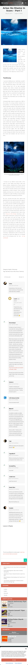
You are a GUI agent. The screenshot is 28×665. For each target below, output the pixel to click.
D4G (10, 612)
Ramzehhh (12, 638)
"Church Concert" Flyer (16, 610)
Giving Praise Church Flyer (15, 620)
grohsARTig (12, 466)
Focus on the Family (11, 214)
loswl (15, 298)
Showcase (6, 593)
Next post (21, 277)
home (11, 271)
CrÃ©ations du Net (14, 398)
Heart (9, 271)
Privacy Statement (18, 663)
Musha (14, 633)
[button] (26, 648)
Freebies (5, 589)
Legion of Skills (18, 13)
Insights (9, 269)
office (14, 271)
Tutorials (5, 595)
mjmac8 (11, 408)
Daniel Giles (12, 487)
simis (10, 283)
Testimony (21, 271)
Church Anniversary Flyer (17, 601)
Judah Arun (12, 476)
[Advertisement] (14, 254)
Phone (17, 271)
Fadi (10, 441)
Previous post (7, 277)
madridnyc (11, 603)
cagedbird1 (12, 453)
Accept (14, 660)
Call (6, 271)
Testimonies (14, 269)
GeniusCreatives (12, 622)
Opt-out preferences (9, 663)
